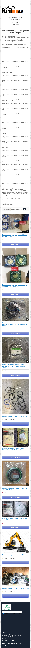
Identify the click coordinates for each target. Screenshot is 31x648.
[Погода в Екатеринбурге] (12, 612)
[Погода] (5, 613)
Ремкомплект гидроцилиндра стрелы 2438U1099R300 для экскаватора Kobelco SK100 (14, 324)
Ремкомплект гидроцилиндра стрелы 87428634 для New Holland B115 (13, 449)
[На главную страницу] (13, 10)
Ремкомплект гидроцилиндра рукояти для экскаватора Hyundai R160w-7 (14, 285)
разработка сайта (12, 643)
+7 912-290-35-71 (16, 24)
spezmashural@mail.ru (8, 640)
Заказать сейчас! (15, 244)
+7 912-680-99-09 (16, 22)
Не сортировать (15, 209)
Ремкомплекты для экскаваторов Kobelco (14, 416)
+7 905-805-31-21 (16, 19)
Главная (4, 27)
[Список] (27, 209)
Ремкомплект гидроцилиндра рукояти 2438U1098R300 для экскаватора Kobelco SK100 (14, 366)
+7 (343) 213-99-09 (16, 18)
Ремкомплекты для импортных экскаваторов (15, 588)
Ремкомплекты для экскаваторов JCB (13, 555)
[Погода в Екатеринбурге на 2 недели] (17, 613)
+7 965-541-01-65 (16, 21)
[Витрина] (24, 209)
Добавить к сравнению (9, 239)
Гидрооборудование (14, 27)
